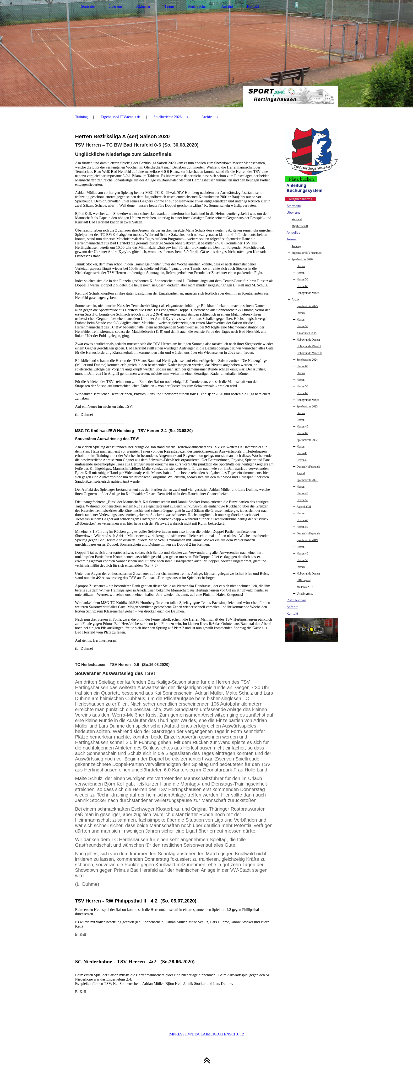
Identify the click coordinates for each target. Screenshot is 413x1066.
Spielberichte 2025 (307, 306)
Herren (300, 272)
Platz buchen (197, 6)
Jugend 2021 (304, 506)
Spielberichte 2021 (307, 480)
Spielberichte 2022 (307, 440)
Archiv (206, 117)
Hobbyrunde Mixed (308, 293)
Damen (301, 266)
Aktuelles (143, 6)
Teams (169, 6)
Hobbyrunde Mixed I (309, 346)
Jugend (301, 473)
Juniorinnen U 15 (306, 333)
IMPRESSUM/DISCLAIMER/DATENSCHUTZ (206, 1034)
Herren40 (302, 453)
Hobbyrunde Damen (308, 339)
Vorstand (297, 219)
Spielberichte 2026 (167, 117)
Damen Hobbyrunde (308, 466)
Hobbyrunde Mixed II (309, 353)
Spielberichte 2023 (307, 406)
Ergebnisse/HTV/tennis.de (121, 117)
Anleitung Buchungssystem (303, 188)
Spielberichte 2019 (307, 540)
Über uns (115, 6)
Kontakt (253, 6)
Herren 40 (302, 426)
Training (81, 117)
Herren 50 (302, 279)
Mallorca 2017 (305, 587)
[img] (206, 53)
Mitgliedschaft (300, 226)
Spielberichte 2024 (307, 359)
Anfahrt (227, 6)
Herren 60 (302, 286)
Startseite (88, 6)
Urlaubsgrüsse (305, 593)
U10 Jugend (303, 580)
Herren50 (302, 460)
